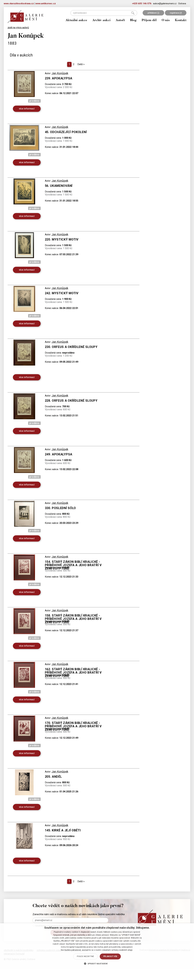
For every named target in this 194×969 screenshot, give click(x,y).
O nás (166, 20)
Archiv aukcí (101, 20)
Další (81, 64)
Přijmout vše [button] (110, 956)
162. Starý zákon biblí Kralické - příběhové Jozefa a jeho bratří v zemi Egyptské (73, 672)
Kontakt (180, 20)
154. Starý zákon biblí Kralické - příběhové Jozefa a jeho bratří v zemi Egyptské (73, 565)
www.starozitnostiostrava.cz (19, 3)
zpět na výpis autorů (18, 27)
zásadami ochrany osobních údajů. (117, 950)
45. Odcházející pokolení (66, 132)
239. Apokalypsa (58, 78)
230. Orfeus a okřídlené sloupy (71, 347)
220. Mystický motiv (62, 239)
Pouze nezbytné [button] (85, 956)
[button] (97, 963)
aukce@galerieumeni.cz (165, 3)
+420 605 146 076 (141, 3)
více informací (27, 108)
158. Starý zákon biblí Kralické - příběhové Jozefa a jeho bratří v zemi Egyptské (73, 619)
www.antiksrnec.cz (46, 3)
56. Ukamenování (59, 186)
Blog (133, 20)
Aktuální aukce (76, 20)
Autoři (120, 20)
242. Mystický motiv (62, 293)
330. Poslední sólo (60, 508)
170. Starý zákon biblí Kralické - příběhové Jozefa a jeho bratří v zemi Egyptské (73, 726)
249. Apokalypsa (58, 454)
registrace (175, 13)
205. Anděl (53, 776)
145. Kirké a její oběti (63, 830)
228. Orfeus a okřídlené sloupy (71, 400)
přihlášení (152, 13)
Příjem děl (149, 20)
